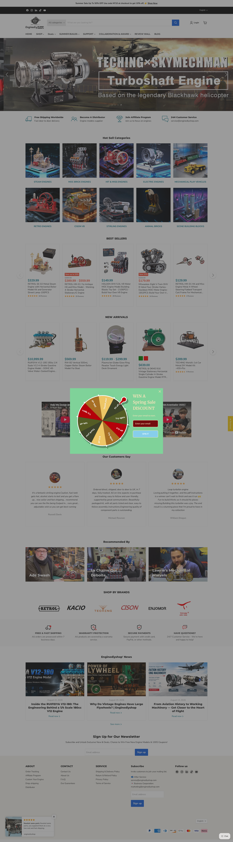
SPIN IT (145, 434)
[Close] (160, 391)
